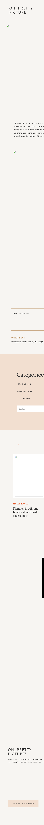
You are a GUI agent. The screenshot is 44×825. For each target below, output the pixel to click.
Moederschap (21, 504)
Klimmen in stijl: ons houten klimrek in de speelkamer (25, 512)
